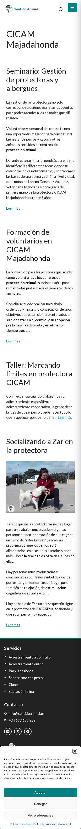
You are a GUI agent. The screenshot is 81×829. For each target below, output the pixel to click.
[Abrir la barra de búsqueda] (61, 9)
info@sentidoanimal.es (26, 713)
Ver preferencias (40, 815)
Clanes (14, 684)
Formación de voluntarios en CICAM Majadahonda (29, 244)
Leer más (13, 208)
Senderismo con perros (26, 678)
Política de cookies (20, 823)
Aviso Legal (64, 823)
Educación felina (21, 691)
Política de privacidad (44, 823)
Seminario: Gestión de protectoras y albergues (36, 79)
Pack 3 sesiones (21, 671)
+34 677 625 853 (22, 720)
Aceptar (40, 792)
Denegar (40, 804)
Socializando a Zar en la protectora (39, 445)
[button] (75, 751)
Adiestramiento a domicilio (30, 657)
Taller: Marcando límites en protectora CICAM (39, 373)
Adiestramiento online (26, 664)
